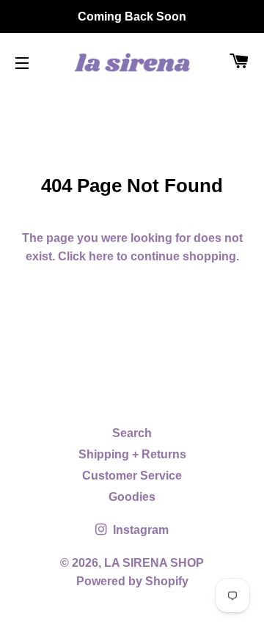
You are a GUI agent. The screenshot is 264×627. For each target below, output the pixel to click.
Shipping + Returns (132, 454)
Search (132, 433)
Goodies (132, 497)
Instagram (139, 530)
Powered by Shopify (132, 581)
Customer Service (132, 475)
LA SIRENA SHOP (154, 563)
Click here (86, 256)
